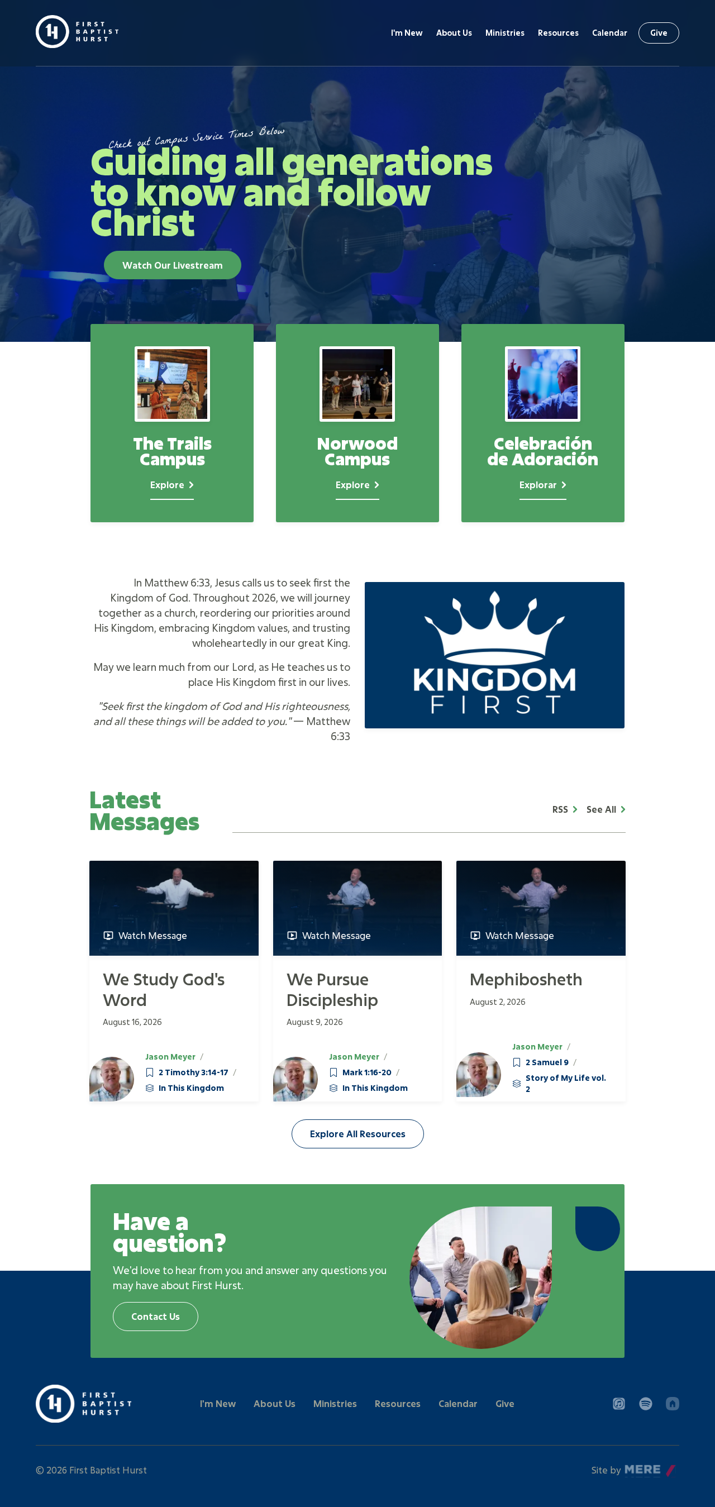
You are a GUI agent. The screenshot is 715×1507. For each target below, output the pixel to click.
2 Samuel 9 (547, 1062)
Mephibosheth (526, 979)
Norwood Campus (357, 423)
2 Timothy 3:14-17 (193, 1072)
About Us (454, 32)
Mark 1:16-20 (367, 1072)
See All (601, 809)
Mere (636, 1467)
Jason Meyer (170, 1056)
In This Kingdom (191, 1087)
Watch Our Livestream (172, 265)
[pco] (672, 1403)
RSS (560, 809)
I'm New (407, 32)
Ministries (505, 32)
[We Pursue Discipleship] (357, 908)
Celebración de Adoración (543, 423)
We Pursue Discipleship (332, 989)
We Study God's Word (164, 989)
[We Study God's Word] (174, 908)
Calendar (609, 32)
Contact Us (155, 1316)
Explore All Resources (358, 1133)
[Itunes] (619, 1403)
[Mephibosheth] (541, 908)
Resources (558, 32)
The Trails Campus (172, 423)
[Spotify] (645, 1403)
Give (659, 32)
